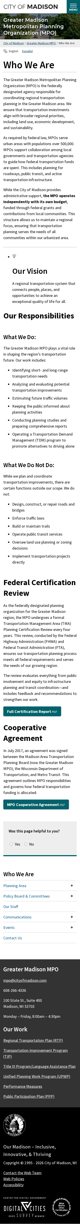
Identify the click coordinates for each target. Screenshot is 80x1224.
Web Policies (13, 1178)
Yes (17, 844)
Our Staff (10, 906)
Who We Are (18, 874)
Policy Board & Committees (26, 896)
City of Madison (13, 43)
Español (27, 51)
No (31, 844)
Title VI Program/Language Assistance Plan (39, 1066)
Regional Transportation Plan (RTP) (33, 1040)
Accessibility (13, 1184)
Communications (17, 917)
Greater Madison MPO (41, 43)
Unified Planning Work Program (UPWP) (36, 1076)
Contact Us (12, 937)
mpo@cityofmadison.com (25, 980)
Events (9, 927)
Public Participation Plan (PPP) (28, 1096)
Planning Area (14, 885)
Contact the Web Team (22, 1172)
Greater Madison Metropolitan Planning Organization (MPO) (33, 26)
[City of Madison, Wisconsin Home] (14, 1126)
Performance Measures (22, 1086)
